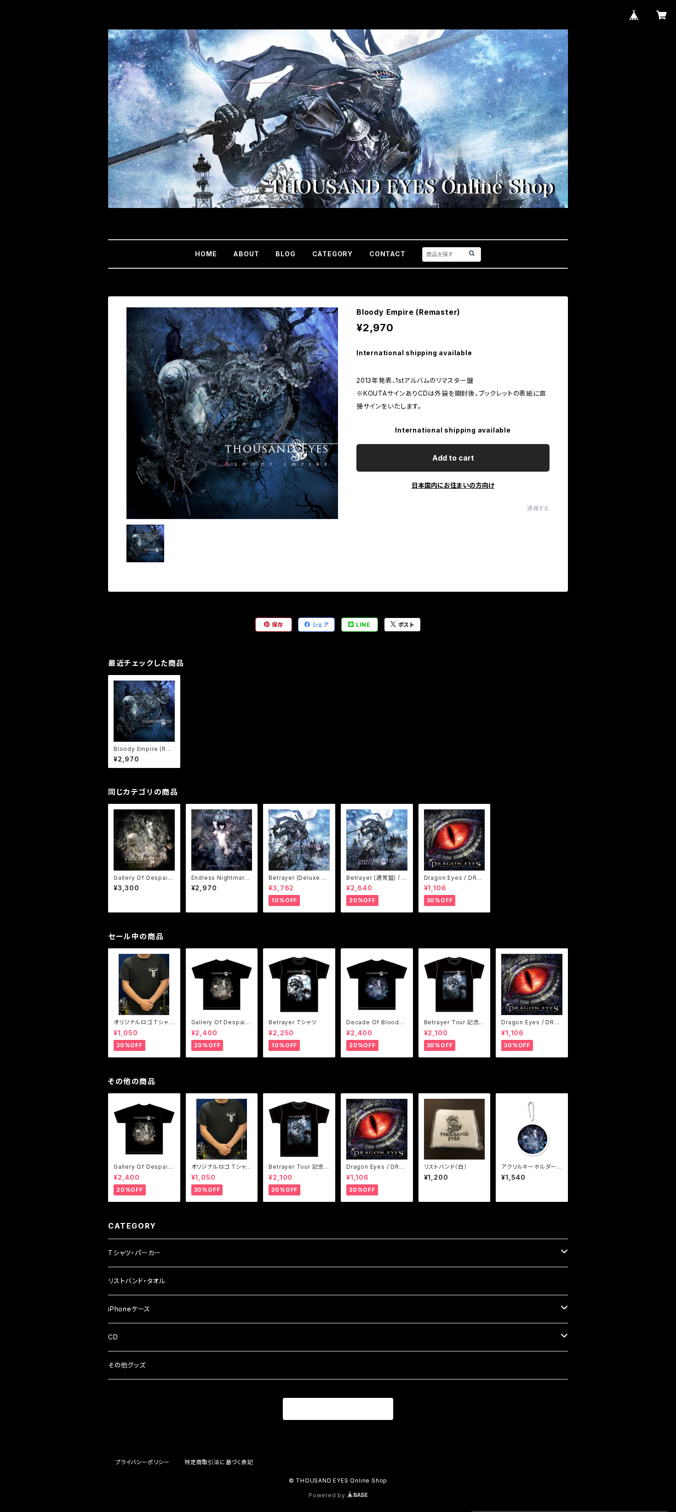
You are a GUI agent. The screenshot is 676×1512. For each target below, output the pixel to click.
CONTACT (387, 254)
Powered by (328, 1495)
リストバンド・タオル (137, 1281)
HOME (206, 254)
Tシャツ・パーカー (134, 1253)
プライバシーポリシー (142, 1462)
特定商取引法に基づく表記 (218, 1462)
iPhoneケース (129, 1309)
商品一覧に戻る (338, 1409)
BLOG (285, 254)
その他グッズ (127, 1365)
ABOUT (246, 254)
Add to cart (453, 457)
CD (113, 1337)
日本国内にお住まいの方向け (453, 485)
